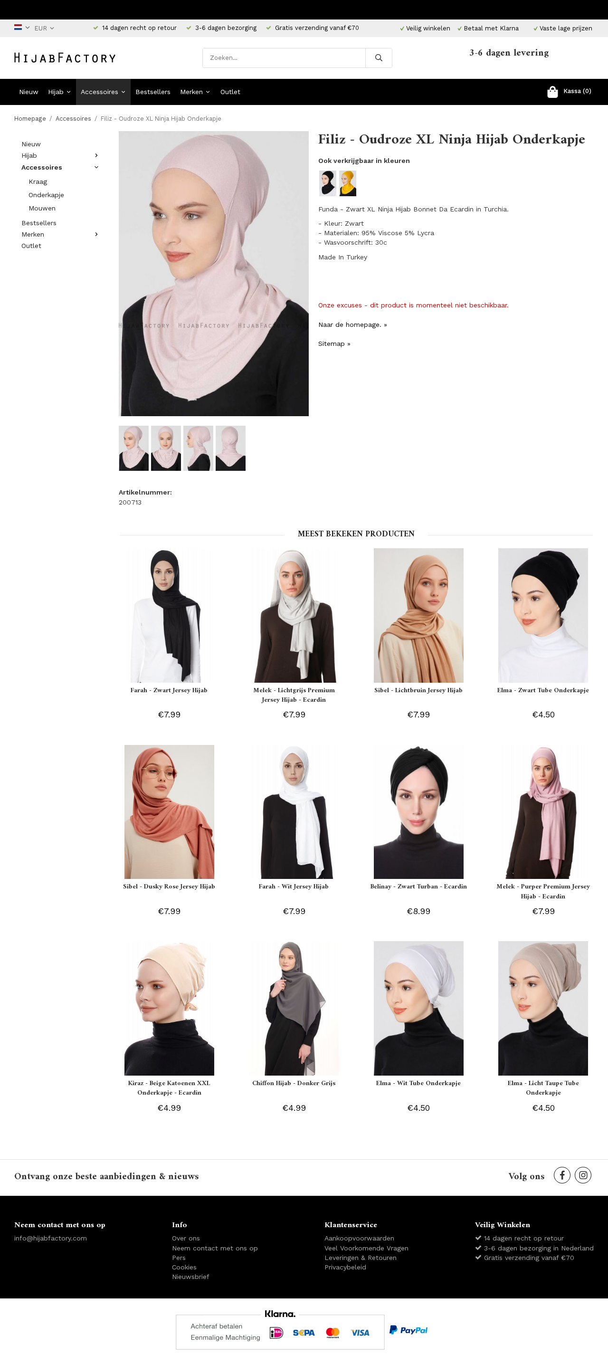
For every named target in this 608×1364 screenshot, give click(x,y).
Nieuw (28, 91)
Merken (191, 91)
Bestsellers (153, 91)
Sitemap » (334, 343)
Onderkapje (46, 195)
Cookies (184, 1267)
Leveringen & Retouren (360, 1257)
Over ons (186, 1238)
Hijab (56, 91)
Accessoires (99, 91)
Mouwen (42, 208)
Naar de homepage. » (352, 324)
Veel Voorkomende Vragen (366, 1248)
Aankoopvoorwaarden (359, 1238)
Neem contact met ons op (215, 1248)
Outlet (230, 91)
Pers (179, 1257)
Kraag (37, 181)
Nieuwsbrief (190, 1276)
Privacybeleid (345, 1267)
